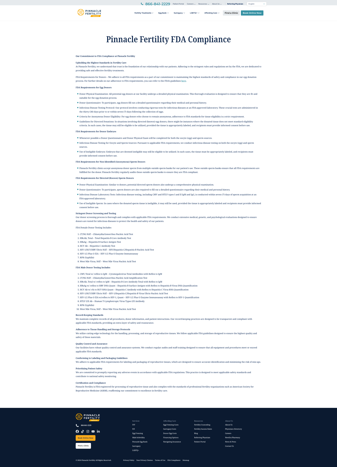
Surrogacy (178, 13)
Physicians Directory (233, 429)
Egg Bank (162, 13)
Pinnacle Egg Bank (139, 442)
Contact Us (229, 446)
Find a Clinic (231, 13)
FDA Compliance (173, 460)
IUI (133, 429)
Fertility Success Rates (203, 429)
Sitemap (186, 460)
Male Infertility (138, 437)
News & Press (230, 442)
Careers (190, 4)
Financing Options (171, 437)
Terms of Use (160, 460)
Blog (196, 433)
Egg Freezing (137, 433)
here (183, 80)
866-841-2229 (86, 425)
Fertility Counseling (202, 425)
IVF (133, 425)
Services (135, 421)
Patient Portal (178, 4)
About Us (216, 4)
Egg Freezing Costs (171, 425)
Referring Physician (235, 4)
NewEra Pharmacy (232, 437)
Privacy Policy (128, 460)
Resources (202, 4)
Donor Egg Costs (170, 433)
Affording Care (210, 13)
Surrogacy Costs (169, 429)
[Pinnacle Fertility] (89, 13)
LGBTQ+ (193, 13)
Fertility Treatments (143, 13)
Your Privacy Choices (144, 460)
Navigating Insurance (172, 442)
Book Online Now (252, 13)
